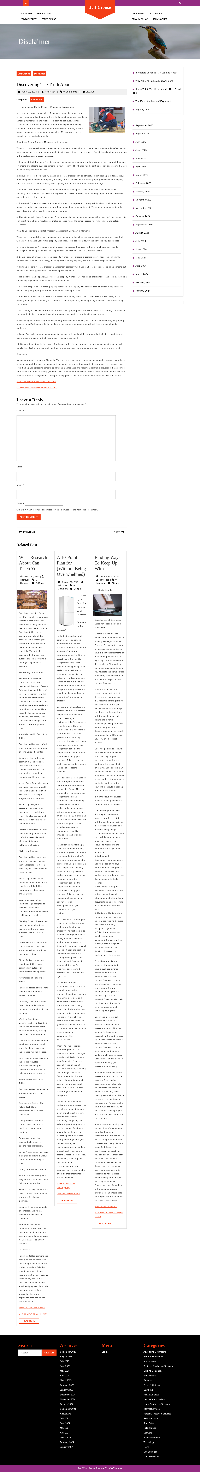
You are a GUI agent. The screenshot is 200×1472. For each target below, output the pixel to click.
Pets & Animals (150, 1418)
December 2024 (144, 199)
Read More (31, 1322)
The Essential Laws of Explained (153, 101)
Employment (149, 1375)
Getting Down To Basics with (33, 1314)
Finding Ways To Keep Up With (107, 563)
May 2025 (140, 158)
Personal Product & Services (157, 1413)
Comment (22, 410)
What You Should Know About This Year (36, 382)
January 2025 (142, 191)
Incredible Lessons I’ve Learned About (156, 72)
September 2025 (144, 125)
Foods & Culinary (151, 1385)
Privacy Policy (28, 19)
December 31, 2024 (109, 576)
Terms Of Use (49, 19)
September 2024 (144, 224)
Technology (148, 1442)
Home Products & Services (156, 1404)
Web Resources (151, 1456)
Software (147, 1432)
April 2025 (140, 166)
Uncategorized (150, 1451)
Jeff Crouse (100, 7)
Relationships (149, 1428)
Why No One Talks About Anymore (154, 81)
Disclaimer (26, 13)
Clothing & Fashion (152, 1371)
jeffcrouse (50, 91)
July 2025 (140, 142)
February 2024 (143, 282)
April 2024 (140, 266)
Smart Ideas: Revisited (106, 1206)
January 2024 (142, 290)
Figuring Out (142, 109)
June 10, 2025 (29, 91)
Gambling (148, 1390)
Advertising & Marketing (154, 1352)
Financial (147, 1380)
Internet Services (151, 1409)
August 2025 (142, 133)
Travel (146, 1447)
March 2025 (141, 175)
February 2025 (143, 183)
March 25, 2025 (31, 576)
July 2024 (140, 241)
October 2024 (142, 216)
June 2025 (141, 150)
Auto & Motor (149, 1361)
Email (20, 485)
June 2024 (141, 249)
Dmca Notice (44, 13)
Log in (104, 1352)
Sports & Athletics (151, 1437)
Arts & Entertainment (153, 1356)
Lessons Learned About (68, 1194)
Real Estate (36, 99)
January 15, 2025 (70, 582)
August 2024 (142, 233)
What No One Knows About (32, 1308)
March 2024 (141, 274)
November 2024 (144, 208)
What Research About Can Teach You (33, 563)
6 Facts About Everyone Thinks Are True (37, 388)
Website (20, 503)
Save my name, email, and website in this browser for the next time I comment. (58, 510)
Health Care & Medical (154, 1399)
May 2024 (140, 257)
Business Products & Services (158, 1366)
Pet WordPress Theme (91, 1468)
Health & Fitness (151, 1394)
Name (20, 467)
